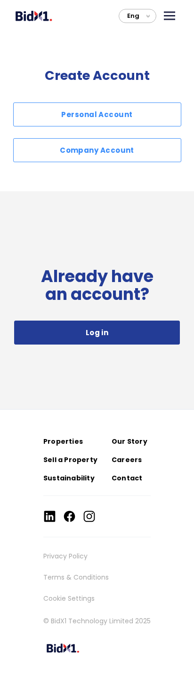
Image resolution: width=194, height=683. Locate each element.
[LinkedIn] (49, 516)
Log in (97, 333)
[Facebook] (69, 516)
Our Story (129, 441)
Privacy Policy (65, 556)
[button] (169, 15)
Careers (127, 459)
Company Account (97, 150)
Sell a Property (70, 459)
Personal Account (96, 114)
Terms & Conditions (76, 577)
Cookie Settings (69, 598)
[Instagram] (89, 516)
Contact (127, 478)
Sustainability (69, 478)
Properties (63, 441)
